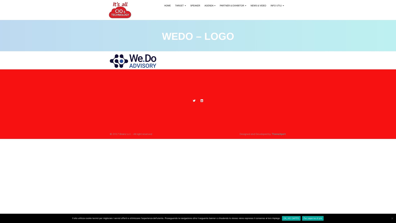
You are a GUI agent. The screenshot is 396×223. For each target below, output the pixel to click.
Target (179, 5)
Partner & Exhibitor (232, 5)
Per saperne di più (313, 218)
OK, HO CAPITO (291, 218)
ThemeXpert (279, 134)
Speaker (195, 5)
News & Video (258, 5)
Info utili (276, 5)
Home (167, 5)
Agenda (209, 5)
